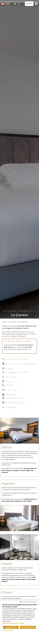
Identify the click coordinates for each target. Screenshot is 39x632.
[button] (2, 430)
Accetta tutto (11, 627)
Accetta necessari (28, 627)
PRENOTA (29, 3)
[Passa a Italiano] (15, 3)
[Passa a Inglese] (19, 3)
